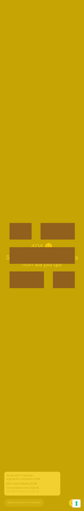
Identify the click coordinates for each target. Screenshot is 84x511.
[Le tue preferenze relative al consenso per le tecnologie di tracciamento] (76, 503)
